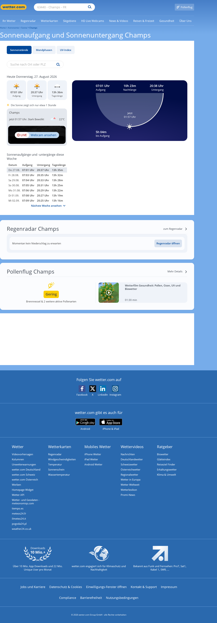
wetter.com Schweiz (23, 474)
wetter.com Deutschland (26, 469)
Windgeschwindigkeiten (62, 459)
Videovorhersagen (22, 454)
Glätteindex (163, 459)
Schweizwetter (129, 464)
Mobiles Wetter (97, 446)
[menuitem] (9, 20)
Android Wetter (93, 464)
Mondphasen (44, 50)
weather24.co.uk (21, 528)
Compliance (67, 598)
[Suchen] (89, 7)
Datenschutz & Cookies (65, 587)
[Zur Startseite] (13, 7)
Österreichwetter (130, 469)
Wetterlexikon (129, 489)
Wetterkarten (59, 446)
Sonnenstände (19, 50)
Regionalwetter (129, 474)
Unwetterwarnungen (24, 464)
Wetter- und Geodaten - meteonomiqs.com (25, 501)
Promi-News (128, 494)
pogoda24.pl (19, 523)
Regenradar (55, 454)
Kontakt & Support (144, 587)
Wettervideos (132, 446)
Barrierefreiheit (91, 598)
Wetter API (18, 494)
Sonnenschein (56, 469)
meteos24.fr (19, 513)
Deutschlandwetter (132, 459)
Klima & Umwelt (166, 474)
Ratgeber (165, 446)
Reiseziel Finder (166, 464)
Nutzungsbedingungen (122, 598)
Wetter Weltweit (130, 484)
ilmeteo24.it (19, 518)
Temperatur (55, 464)
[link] (9, 20)
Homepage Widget (22, 489)
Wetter (18, 446)
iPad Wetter (91, 459)
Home (3, 27)
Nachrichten (128, 454)
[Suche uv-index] (57, 64)
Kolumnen (18, 459)
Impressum (169, 587)
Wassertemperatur (59, 474)
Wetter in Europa (130, 479)
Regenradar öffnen (168, 243)
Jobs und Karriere (33, 587)
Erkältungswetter (167, 469)
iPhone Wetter (92, 454)
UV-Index (65, 50)
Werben (16, 484)
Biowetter (162, 454)
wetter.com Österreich (25, 479)
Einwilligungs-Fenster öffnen (106, 587)
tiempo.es (17, 508)
